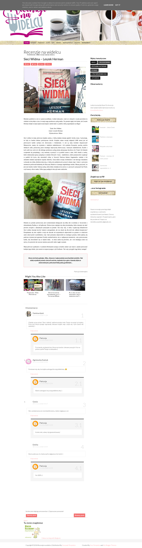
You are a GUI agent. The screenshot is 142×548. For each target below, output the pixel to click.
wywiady (94, 70)
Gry (53, 43)
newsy (93, 62)
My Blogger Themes (109, 545)
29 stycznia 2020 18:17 (40, 404)
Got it (117, 5)
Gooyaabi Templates (69, 545)
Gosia (35, 401)
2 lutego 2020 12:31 (46, 340)
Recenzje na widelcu (42, 52)
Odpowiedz (34, 331)
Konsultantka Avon (96, 110)
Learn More (108, 5)
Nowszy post (79, 515)
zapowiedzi (95, 78)
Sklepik (77, 43)
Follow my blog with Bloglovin (51, 538)
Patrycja (43, 338)
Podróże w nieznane (106, 137)
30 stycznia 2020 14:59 (40, 447)
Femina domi (38, 313)
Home (27, 43)
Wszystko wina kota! (106, 146)
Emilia (35, 444)
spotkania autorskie (98, 66)
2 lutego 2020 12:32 (46, 425)
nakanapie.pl (94, 200)
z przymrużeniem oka (99, 74)
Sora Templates (95, 545)
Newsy (58, 43)
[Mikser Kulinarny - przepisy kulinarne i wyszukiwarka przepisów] (32, 538)
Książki (33, 43)
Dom (48, 43)
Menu (26, 520)
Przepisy (41, 43)
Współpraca (68, 43)
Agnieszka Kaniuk (40, 360)
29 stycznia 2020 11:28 (40, 315)
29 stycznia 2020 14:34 (40, 362)
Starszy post (31, 515)
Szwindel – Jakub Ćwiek (107, 127)
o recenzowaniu (104, 62)
